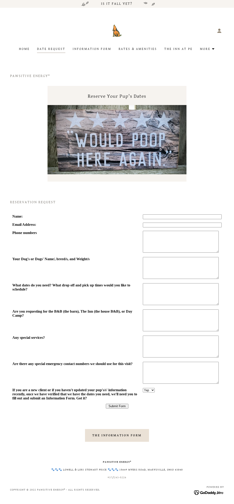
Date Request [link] (51, 49)
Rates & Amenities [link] (138, 49)
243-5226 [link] (120, 477)
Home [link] (24, 49)
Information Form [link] (92, 49)
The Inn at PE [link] (178, 49)
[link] (117, 30)
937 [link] (110, 477)
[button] (219, 30)
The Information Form (117, 435)
